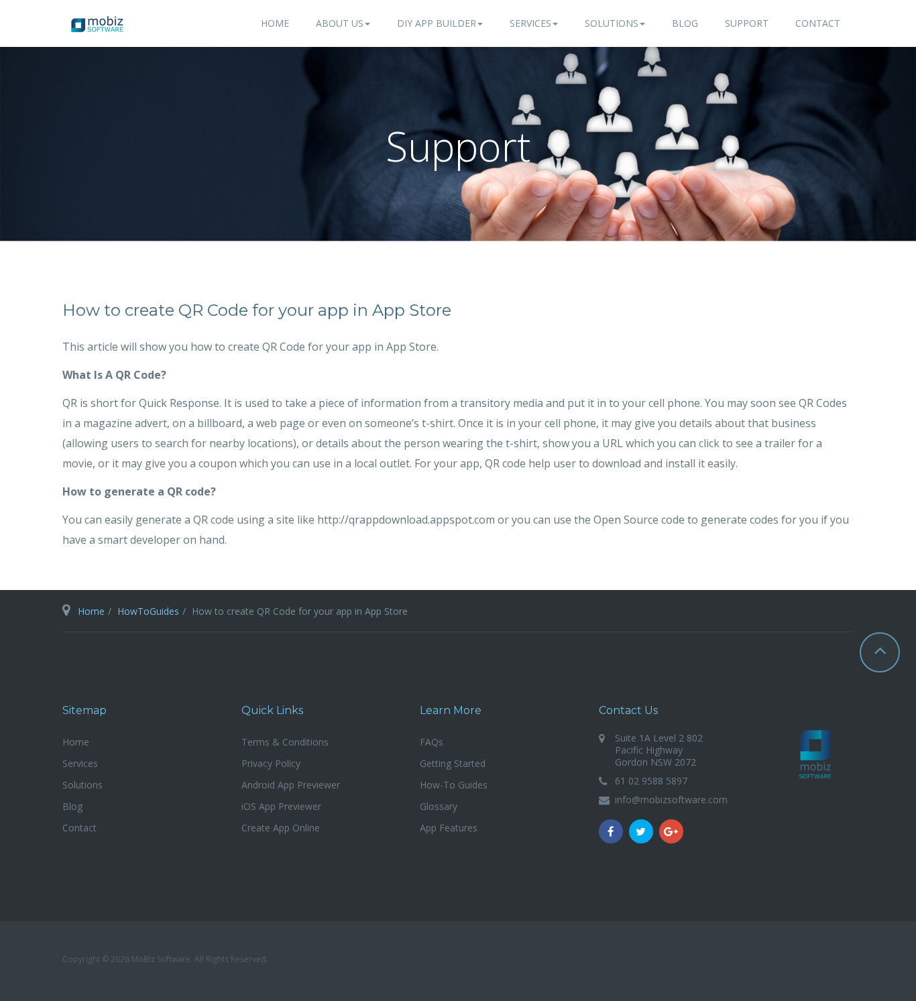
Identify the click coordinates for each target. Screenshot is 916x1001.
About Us (339, 23)
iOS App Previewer (281, 806)
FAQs (431, 741)
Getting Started (452, 763)
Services (530, 23)
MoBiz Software (815, 754)
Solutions (611, 23)
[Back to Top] (880, 652)
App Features (448, 827)
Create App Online (280, 827)
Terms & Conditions (285, 741)
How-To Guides (454, 784)
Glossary (438, 806)
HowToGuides (148, 611)
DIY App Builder (436, 23)
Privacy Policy (270, 763)
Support (746, 23)
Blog (685, 23)
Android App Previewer (290, 784)
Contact (817, 23)
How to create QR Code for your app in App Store (256, 310)
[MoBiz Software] (97, 24)
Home (275, 23)
